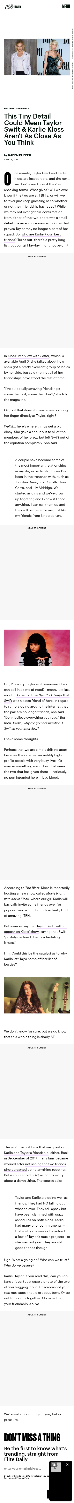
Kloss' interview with (28, 356)
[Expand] (54, 1464)
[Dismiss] (67, 1464)
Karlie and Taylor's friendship (26, 1153)
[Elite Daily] (13, 6)
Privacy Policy (23, 1478)
